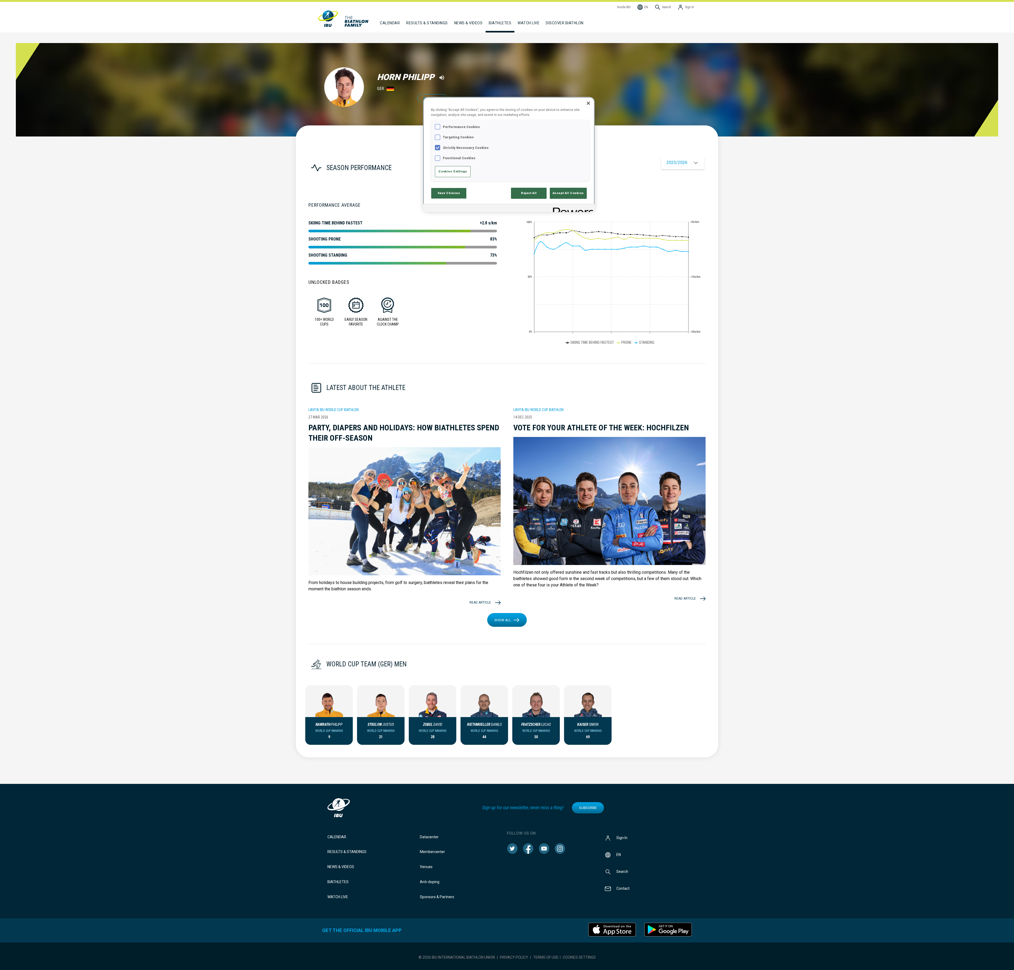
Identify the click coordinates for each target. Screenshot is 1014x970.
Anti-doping (429, 882)
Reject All (529, 193)
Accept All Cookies (568, 193)
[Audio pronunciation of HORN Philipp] (441, 77)
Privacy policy (514, 957)
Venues (426, 867)
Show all (502, 620)
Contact (623, 888)
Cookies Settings (579, 957)
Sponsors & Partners (437, 897)
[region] (509, 154)
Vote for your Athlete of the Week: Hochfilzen (601, 427)
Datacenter (429, 837)
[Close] (588, 103)
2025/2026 (676, 162)
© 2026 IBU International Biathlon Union (457, 957)
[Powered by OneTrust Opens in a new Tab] (572, 208)
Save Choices (449, 193)
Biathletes (338, 882)
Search (622, 871)
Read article (480, 602)
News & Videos (340, 867)
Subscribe (588, 808)
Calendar (336, 837)
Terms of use (545, 957)
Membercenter (432, 852)
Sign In (621, 837)
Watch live (528, 23)
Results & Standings (347, 852)
